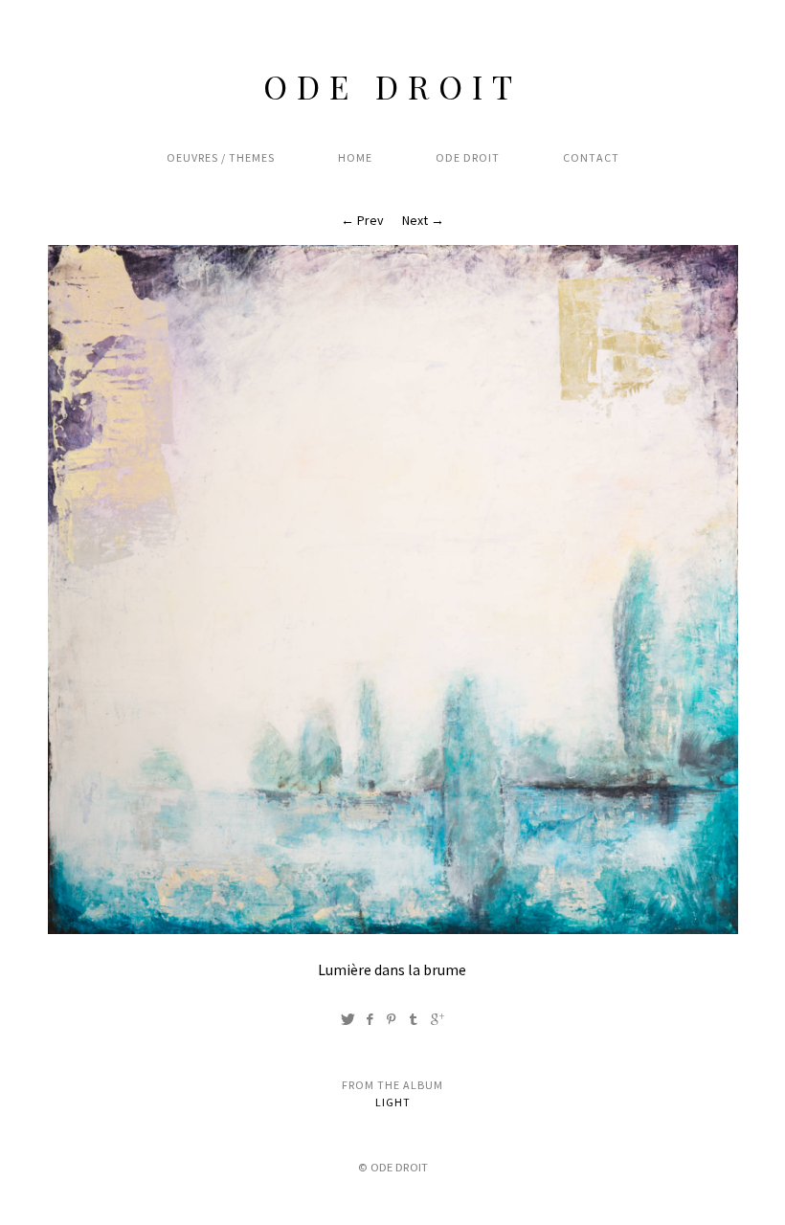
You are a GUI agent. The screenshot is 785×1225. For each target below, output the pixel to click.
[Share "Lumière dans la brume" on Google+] (437, 1019)
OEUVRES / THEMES (221, 157)
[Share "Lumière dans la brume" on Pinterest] (391, 1019)
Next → (423, 220)
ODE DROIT (392, 86)
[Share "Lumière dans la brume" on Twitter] (347, 1019)
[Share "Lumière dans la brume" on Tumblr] (413, 1019)
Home (355, 157)
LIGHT (393, 1102)
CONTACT (591, 157)
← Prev (362, 220)
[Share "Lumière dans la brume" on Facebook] (369, 1019)
